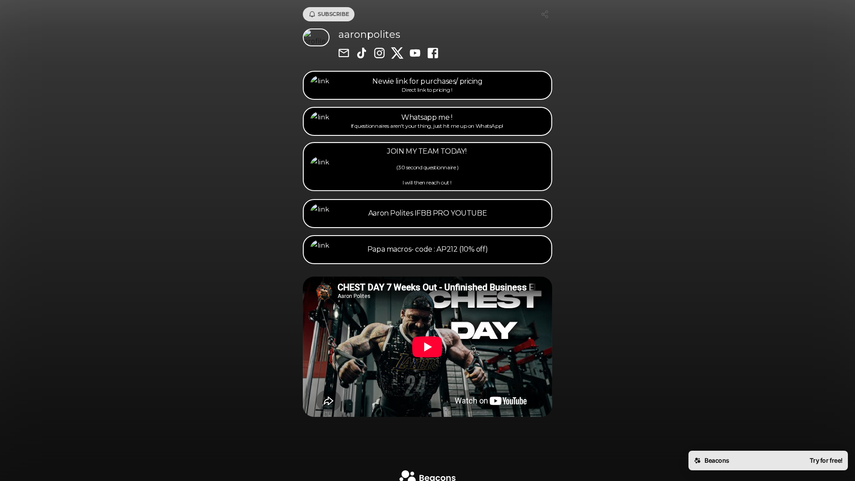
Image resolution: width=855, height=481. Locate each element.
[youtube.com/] (415, 54)
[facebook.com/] (433, 54)
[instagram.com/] (379, 54)
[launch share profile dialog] (545, 14)
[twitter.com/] (397, 54)
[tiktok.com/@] (361, 54)
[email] (344, 54)
